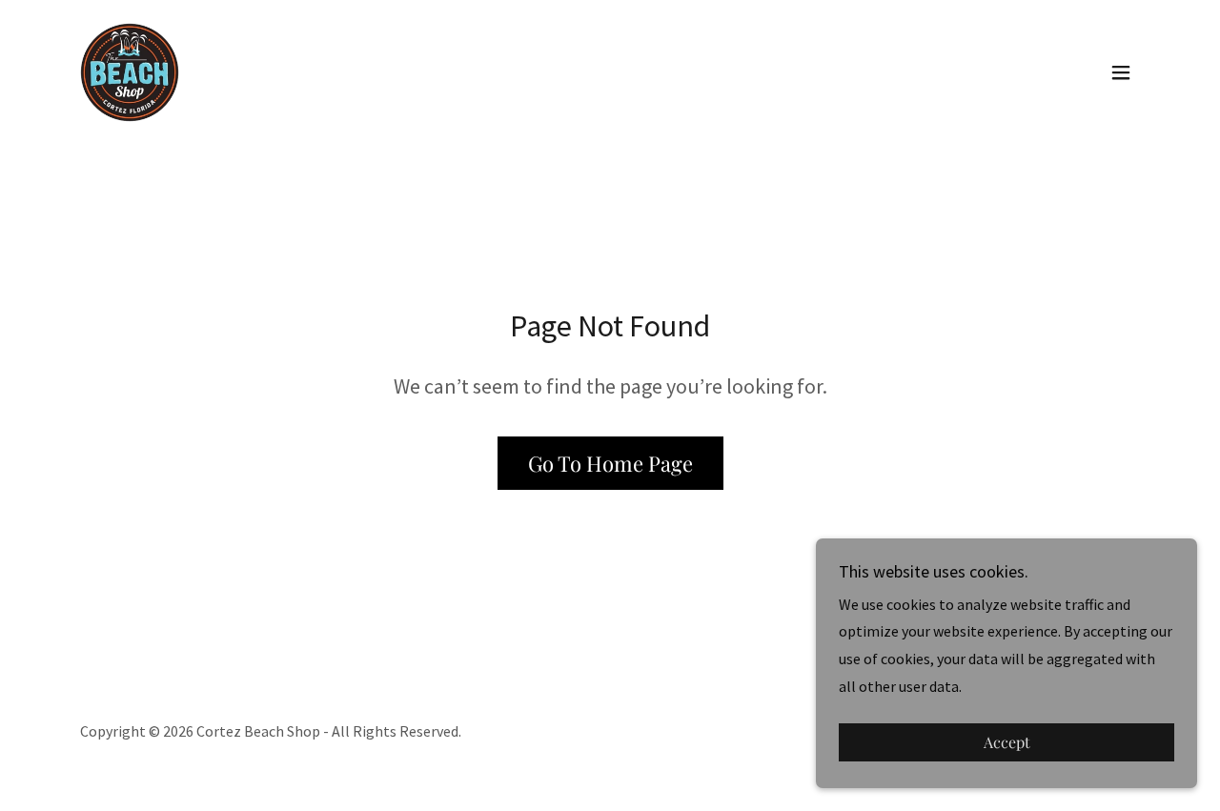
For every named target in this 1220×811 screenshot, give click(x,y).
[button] (1121, 72)
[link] (129, 70)
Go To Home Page (610, 463)
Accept (1007, 743)
